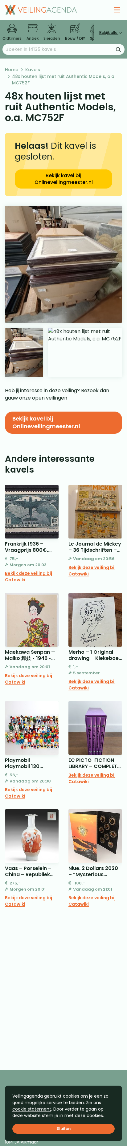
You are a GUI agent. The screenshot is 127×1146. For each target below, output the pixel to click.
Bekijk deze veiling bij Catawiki (28, 576)
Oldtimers (12, 38)
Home (11, 70)
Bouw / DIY (75, 38)
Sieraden (51, 38)
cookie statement (31, 1109)
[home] (41, 10)
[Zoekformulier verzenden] (118, 49)
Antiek (33, 38)
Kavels (32, 70)
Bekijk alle (108, 32)
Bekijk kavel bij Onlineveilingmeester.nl (64, 179)
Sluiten (64, 1129)
